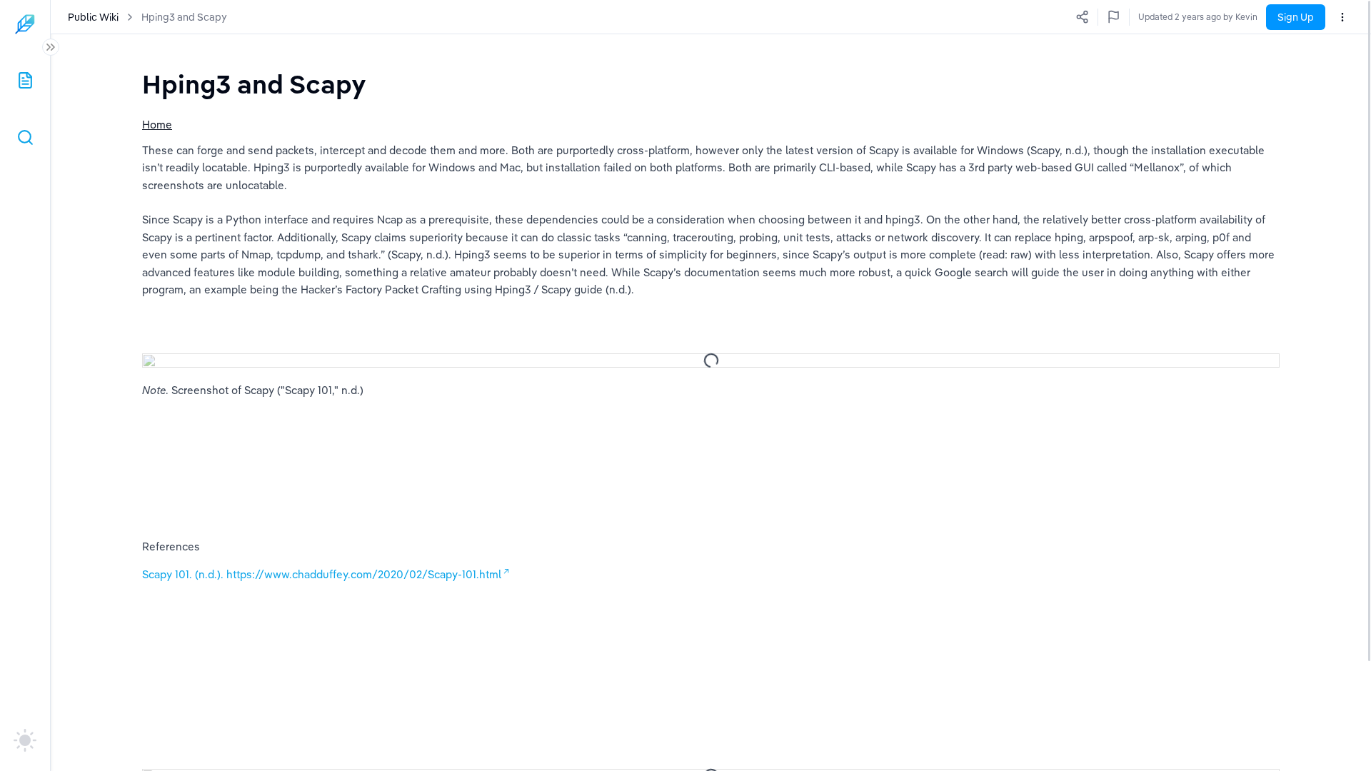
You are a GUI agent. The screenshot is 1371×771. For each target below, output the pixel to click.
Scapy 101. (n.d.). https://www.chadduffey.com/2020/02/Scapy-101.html (321, 574)
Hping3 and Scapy (184, 17)
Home (157, 124)
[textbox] (254, 84)
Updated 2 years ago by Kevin (1197, 16)
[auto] (25, 740)
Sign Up (1295, 17)
